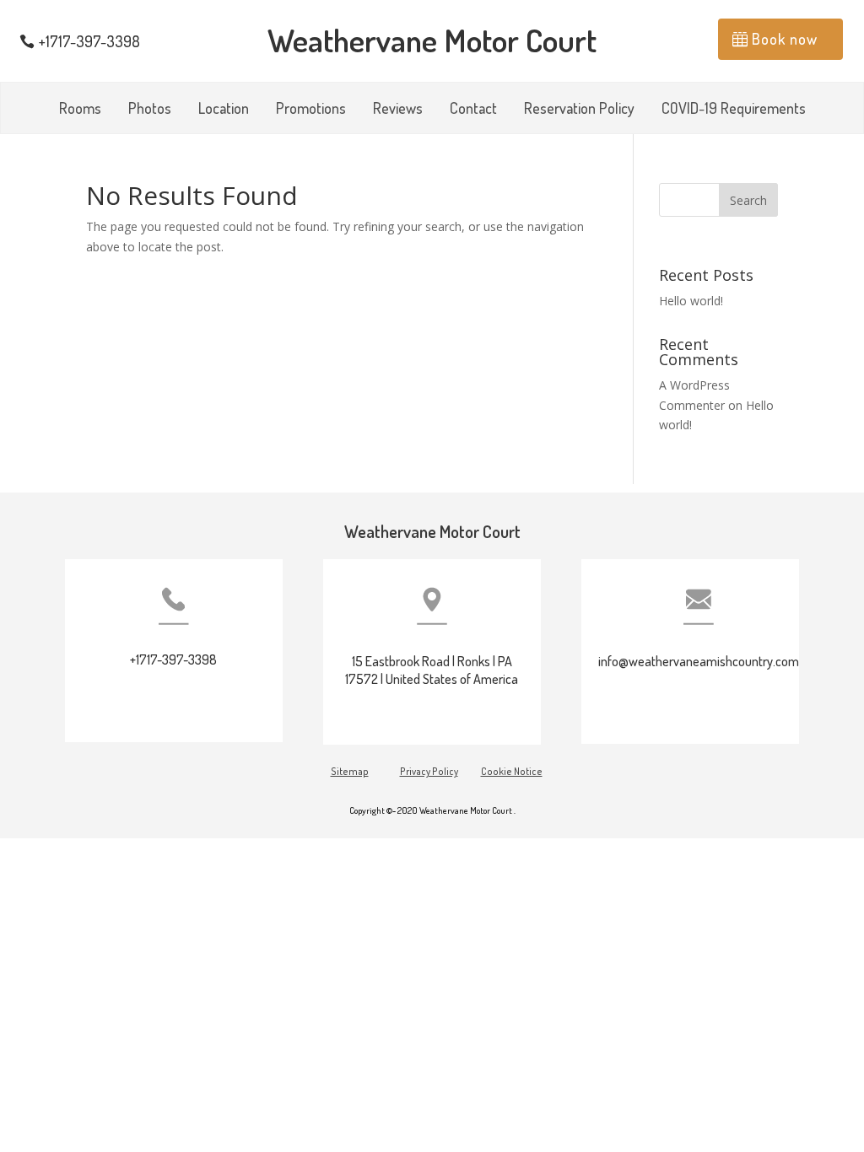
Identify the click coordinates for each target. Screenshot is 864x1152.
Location (223, 109)
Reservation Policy (579, 109)
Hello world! (691, 301)
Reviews (398, 109)
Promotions (311, 109)
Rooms (80, 109)
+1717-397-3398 (89, 41)
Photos (149, 109)
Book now (785, 39)
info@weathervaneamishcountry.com (698, 661)
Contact (473, 109)
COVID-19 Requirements (734, 109)
